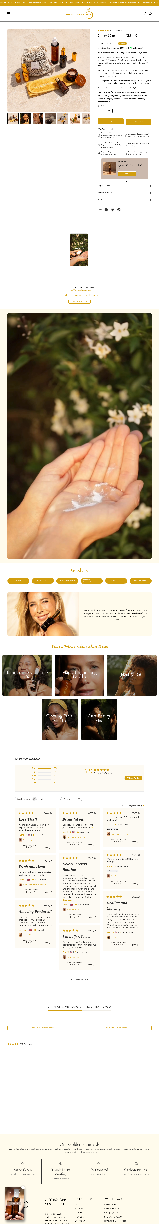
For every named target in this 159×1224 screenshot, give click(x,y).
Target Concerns (104, 186)
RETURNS (79, 1209)
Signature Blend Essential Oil (130, 165)
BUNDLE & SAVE (111, 1204)
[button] (145, 13)
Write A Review (133, 778)
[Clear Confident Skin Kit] (13, 118)
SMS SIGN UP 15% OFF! (114, 1217)
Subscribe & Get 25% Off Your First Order (18, 2)
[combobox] (48, 799)
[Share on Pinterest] (119, 210)
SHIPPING (79, 1213)
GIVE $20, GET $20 (112, 1213)
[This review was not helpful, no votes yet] (49, 847)
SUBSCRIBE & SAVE (112, 1209)
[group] (79, 581)
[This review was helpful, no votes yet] (45, 847)
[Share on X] (112, 210)
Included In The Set (105, 193)
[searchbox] (23, 799)
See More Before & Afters (79, 301)
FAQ (76, 1204)
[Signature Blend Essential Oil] (109, 168)
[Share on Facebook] (106, 210)
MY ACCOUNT (81, 1221)
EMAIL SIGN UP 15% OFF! (115, 1221)
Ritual (100, 200)
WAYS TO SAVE (113, 1199)
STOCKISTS (80, 1217)
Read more (67, 900)
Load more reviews (79, 980)
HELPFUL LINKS (83, 1199)
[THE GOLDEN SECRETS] (79, 13)
